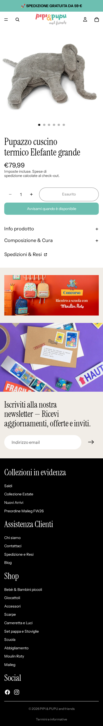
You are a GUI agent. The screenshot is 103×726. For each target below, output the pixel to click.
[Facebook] (7, 692)
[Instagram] (16, 692)
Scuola (9, 639)
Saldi (8, 485)
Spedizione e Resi (19, 554)
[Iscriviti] (91, 442)
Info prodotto (19, 229)
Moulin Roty (14, 656)
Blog (8, 562)
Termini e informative (51, 719)
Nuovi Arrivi (13, 502)
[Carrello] (96, 19)
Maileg (9, 664)
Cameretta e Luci (18, 622)
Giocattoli (12, 597)
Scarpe (10, 614)
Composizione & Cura (28, 240)
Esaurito (69, 194)
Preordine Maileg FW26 (24, 510)
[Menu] (6, 19)
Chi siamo (12, 537)
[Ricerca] (17, 19)
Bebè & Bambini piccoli (23, 589)
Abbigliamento (16, 648)
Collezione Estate (18, 494)
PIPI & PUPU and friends (57, 709)
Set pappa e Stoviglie (21, 631)
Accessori (12, 606)
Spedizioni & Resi (23, 254)
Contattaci (12, 546)
